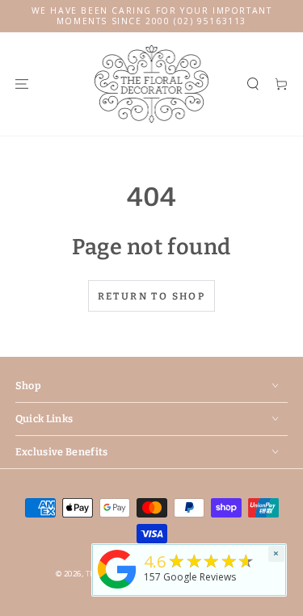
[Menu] (21, 83)
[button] (252, 83)
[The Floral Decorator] (117, 590)
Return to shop (152, 296)
